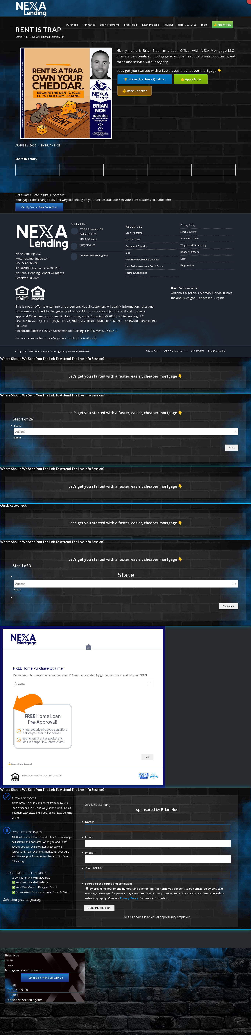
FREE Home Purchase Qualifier (142, 259)
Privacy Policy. (129, 898)
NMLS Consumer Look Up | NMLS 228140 (42, 775)
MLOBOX (84, 351)
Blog (128, 252)
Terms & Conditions (136, 272)
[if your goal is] (3, 517)
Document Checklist (136, 246)
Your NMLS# (93, 868)
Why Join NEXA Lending (193, 245)
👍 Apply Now (190, 79)
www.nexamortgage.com (32, 258)
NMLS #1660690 (26, 263)
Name (89, 822)
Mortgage (23, 37)
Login (183, 258)
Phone (90, 852)
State (17, 425)
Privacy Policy (188, 225)
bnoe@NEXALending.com (94, 255)
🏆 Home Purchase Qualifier (145, 79)
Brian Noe (52, 145)
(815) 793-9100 (87, 245)
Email (89, 837)
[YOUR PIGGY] (248, 517)
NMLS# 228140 (188, 231)
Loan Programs (134, 232)
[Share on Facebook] (38, 170)
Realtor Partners (189, 251)
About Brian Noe (189, 238)
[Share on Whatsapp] (125, 168)
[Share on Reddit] (213, 170)
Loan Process (133, 239)
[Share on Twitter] (81, 170)
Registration (187, 265)
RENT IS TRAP (38, 30)
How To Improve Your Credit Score (144, 266)
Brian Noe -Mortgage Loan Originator (47, 351)
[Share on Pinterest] (169, 170)
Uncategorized (52, 37)
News (36, 37)
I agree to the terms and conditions (108, 883)
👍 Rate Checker (134, 91)
